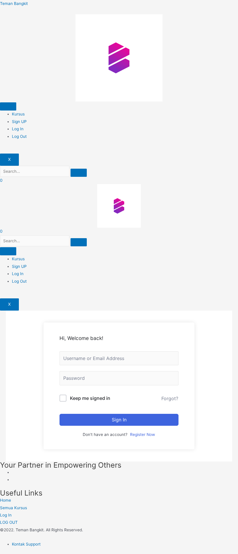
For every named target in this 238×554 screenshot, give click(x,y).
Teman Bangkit (14, 3)
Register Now (142, 434)
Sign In (119, 420)
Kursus (18, 114)
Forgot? (169, 398)
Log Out (19, 136)
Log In (18, 129)
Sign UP (19, 121)
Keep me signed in (90, 398)
